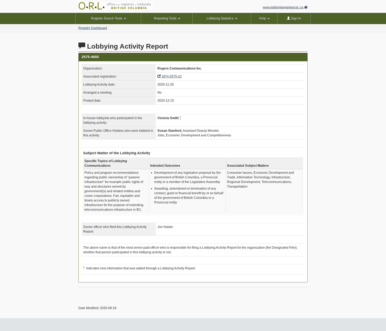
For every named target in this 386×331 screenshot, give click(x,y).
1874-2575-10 (171, 76)
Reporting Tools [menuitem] (165, 18)
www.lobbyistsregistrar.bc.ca (283, 7)
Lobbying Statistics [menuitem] (220, 18)
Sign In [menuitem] (295, 18)
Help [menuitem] (262, 18)
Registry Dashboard (92, 28)
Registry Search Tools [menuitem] (106, 18)
